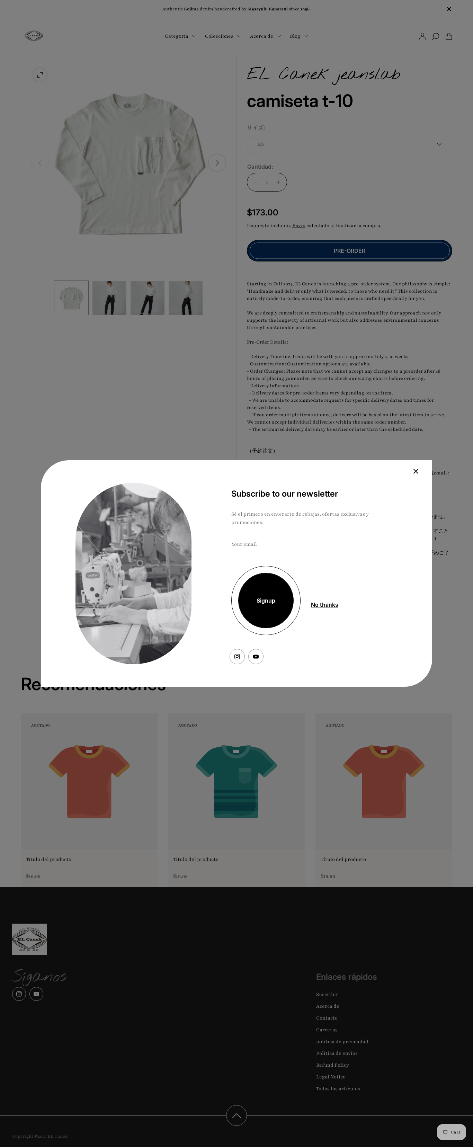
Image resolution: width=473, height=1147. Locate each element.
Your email (244, 544)
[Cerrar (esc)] (415, 471)
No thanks (324, 604)
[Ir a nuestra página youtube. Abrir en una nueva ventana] (256, 656)
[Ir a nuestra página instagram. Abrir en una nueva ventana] (237, 656)
